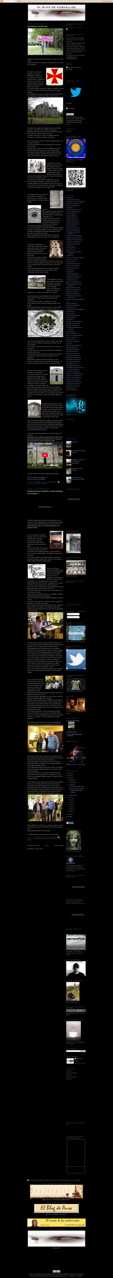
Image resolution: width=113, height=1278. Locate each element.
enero (71, 811)
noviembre (72, 782)
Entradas (70, 614)
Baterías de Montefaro (72, 205)
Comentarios (71, 617)
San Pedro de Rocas (71, 351)
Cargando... (69, 606)
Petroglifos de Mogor (71, 325)
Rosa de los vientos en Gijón (73, 335)
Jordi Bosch (69, 271)
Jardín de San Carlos (71, 267)
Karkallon (79, 1058)
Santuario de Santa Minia (72, 383)
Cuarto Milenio (70, 250)
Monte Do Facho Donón (72, 305)
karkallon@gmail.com (71, 57)
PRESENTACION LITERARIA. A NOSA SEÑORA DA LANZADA (45, 492)
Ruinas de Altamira (71, 337)
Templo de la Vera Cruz (72, 385)
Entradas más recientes (33, 845)
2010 (69, 814)
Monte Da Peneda (70, 303)
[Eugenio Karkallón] (67, 29)
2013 (69, 773)
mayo (71, 802)
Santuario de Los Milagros (73, 375)
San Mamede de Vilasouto (73, 345)
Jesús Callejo (69, 269)
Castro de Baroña (70, 226)
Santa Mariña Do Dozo (72, 369)
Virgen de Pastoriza (71, 389)
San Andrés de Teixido (72, 341)
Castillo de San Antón (71, 220)
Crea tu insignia (78, 27)
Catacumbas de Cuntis (72, 228)
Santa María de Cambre (72, 361)
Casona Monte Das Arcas (72, 209)
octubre (71, 784)
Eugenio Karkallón (70, 27)
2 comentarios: (52, 481)
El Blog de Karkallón (56, 7)
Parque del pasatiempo (72, 315)
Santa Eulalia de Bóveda (72, 357)
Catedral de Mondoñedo (72, 230)
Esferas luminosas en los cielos (74, 257)
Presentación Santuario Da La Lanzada (45, 838)
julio (70, 797)
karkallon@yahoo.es (71, 58)
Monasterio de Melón (71, 291)
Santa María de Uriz (71, 363)
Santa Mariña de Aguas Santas (74, 367)
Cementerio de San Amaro (73, 237)
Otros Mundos (69, 311)
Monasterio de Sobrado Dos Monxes (75, 299)
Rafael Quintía (70, 331)
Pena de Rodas (70, 317)
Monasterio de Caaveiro (72, 287)
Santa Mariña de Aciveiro (72, 365)
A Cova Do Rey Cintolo (72, 199)
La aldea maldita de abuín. (73, 276)
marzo (71, 806)
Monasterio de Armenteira (72, 282)
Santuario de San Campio (72, 381)
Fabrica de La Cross (71, 259)
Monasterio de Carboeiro (72, 289)
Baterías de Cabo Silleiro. (72, 203)
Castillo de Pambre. (71, 217)
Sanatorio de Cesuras (71, 353)
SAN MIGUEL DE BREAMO (37, 26)
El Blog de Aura (72, 732)
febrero (71, 809)
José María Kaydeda (71, 273)
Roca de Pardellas (71, 333)
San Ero (68, 343)
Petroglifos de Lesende (72, 323)
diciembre (72, 780)
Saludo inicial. (69, 339)
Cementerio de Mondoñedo (73, 235)
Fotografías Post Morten (72, 263)
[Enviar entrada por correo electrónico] (58, 481)
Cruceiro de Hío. (70, 247)
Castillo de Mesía (70, 216)
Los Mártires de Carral (72, 277)
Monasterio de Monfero (72, 293)
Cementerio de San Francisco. (74, 239)
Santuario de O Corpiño (72, 379)
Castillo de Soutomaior (72, 224)
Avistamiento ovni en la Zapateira (74, 201)
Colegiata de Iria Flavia (72, 243)
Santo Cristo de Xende (72, 371)
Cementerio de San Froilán (73, 241)
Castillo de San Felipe (71, 222)
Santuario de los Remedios (73, 377)
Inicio (47, 845)
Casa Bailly (69, 207)
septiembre (72, 795)
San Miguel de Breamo (40, 483)
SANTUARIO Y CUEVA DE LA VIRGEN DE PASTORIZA (78, 461)
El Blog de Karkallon (73, 720)
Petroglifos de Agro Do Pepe (73, 321)
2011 (69, 778)
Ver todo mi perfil (80, 1063)
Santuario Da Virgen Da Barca (74, 373)
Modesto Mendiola (71, 280)
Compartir (68, 131)
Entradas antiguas (59, 845)
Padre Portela (69, 313)
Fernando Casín (70, 261)
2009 (69, 816)
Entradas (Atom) (39, 848)
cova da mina (69, 246)
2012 (69, 775)
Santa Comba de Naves (72, 355)
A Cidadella (69, 197)
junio (70, 799)
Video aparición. (70, 387)
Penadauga (69, 319)
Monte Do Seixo (70, 307)
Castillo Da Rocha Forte (72, 211)
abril (70, 804)
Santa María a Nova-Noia (72, 359)
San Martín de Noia (71, 347)
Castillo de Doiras (70, 213)
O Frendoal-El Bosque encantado (74, 309)
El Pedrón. (69, 255)
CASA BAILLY (74, 442)
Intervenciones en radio (72, 265)
